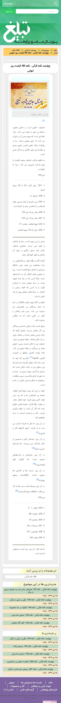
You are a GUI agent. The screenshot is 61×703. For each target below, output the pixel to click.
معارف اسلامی (30, 50)
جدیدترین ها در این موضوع (40, 584)
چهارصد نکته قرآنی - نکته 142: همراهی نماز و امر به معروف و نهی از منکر (30, 591)
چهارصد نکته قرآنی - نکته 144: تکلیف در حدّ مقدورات (30, 607)
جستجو (9, 11)
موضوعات (8, 3)
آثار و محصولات (17, 686)
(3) (33, 448)
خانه (55, 50)
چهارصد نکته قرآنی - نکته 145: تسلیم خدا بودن (30, 615)
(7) (43, 121)
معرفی (12, 682)
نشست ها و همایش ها (31, 682)
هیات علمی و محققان (41, 686)
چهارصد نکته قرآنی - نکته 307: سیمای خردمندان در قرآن (30, 669)
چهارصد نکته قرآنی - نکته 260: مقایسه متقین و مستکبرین (30, 661)
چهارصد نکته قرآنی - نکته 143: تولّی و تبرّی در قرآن (30, 599)
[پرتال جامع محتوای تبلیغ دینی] (30, 32)
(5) (37, 479)
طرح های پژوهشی (49, 689)
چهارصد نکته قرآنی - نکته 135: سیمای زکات (30, 646)
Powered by (49, 702)
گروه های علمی (27, 689)
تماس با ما (8, 689)
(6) (16, 490)
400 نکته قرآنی (30, 576)
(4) (34, 464)
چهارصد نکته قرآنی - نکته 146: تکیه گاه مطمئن (30, 622)
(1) (31, 357)
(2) (37, 432)
